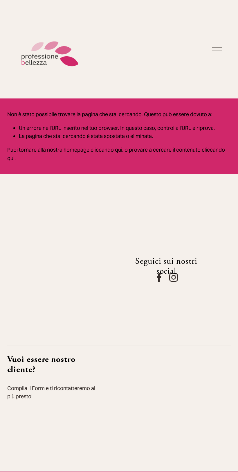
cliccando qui (106, 149)
